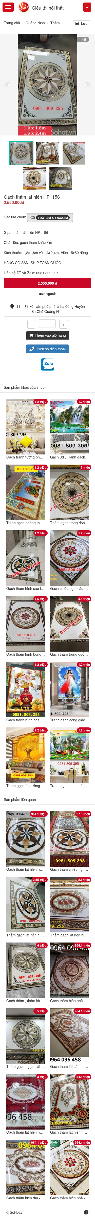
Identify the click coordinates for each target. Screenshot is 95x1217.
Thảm (55, 22)
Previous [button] (7, 84)
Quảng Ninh (35, 22)
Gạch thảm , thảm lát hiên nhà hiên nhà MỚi (42, 1000)
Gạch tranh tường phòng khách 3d (34, 457)
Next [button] (87, 84)
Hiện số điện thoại (51, 348)
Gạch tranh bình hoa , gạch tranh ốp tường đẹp (44, 719)
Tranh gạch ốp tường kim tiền (29, 785)
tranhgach (47, 293)
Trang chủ (12, 22)
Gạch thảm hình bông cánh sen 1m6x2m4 (40, 654)
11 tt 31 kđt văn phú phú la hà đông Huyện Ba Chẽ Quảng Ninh (50, 309)
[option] (47, 84)
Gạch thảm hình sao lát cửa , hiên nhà (37, 588)
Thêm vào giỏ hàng (50, 335)
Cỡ (49, 217)
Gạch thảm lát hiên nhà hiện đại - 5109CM (40, 1132)
